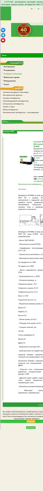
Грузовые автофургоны (11, 98)
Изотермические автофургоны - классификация (21, 112)
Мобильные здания (11, 77)
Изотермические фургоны (12, 95)
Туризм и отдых (9, 107)
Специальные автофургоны (13, 104)
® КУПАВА (8, 2)
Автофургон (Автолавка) (13, 74)
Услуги (6, 84)
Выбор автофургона (10, 110)
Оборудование (10, 81)
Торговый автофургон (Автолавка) (16, 92)
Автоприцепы (9, 67)
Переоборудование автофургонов (16, 101)
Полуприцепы (9, 70)
